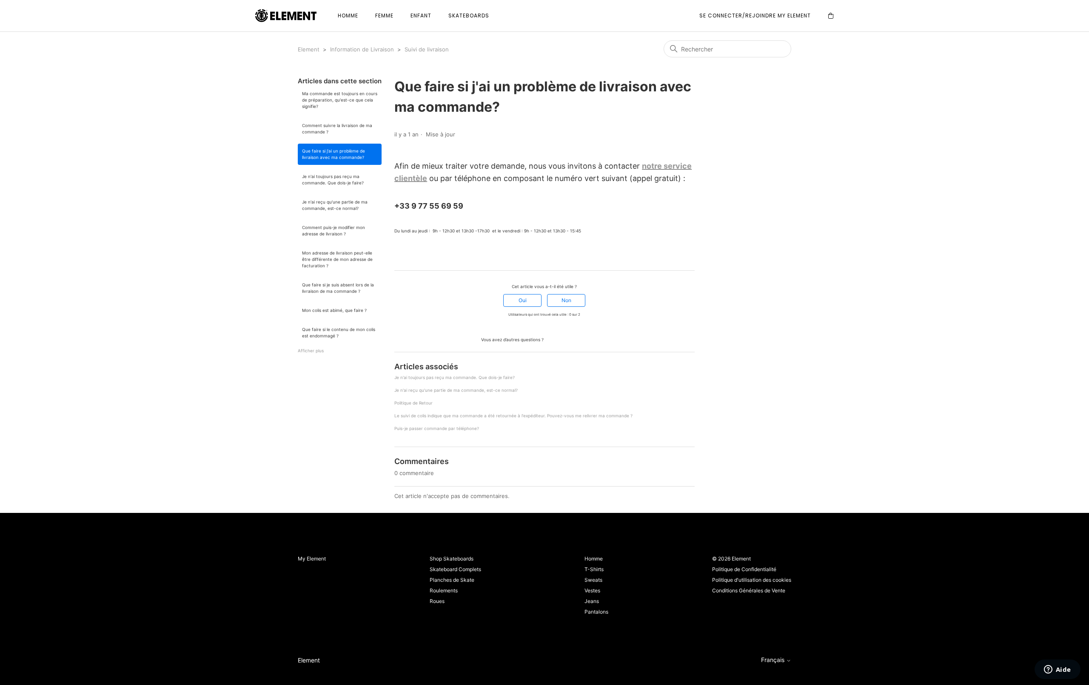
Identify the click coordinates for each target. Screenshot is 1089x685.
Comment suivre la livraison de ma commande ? (337, 128)
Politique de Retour (413, 402)
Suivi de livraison (427, 49)
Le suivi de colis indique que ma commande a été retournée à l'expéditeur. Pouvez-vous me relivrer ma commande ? (513, 415)
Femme (384, 15)
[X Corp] (410, 255)
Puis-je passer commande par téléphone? (436, 428)
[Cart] (831, 15)
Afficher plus (311, 350)
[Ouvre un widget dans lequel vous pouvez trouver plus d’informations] (1057, 670)
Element (308, 49)
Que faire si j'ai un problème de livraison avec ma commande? (333, 154)
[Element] (285, 15)
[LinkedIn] (422, 255)
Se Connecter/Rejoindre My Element (755, 15)
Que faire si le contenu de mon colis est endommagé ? (338, 332)
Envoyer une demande (576, 338)
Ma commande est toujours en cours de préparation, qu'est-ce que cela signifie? (339, 100)
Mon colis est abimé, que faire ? (334, 310)
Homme (348, 15)
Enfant (421, 15)
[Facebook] (398, 255)
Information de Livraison (362, 49)
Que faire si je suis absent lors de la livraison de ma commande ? (338, 288)
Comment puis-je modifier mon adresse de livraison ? (333, 230)
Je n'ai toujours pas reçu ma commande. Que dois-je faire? (333, 179)
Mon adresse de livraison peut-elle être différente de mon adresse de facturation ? (337, 259)
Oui (523, 300)
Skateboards (468, 15)
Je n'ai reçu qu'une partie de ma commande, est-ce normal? (335, 205)
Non (566, 300)
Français (773, 660)
